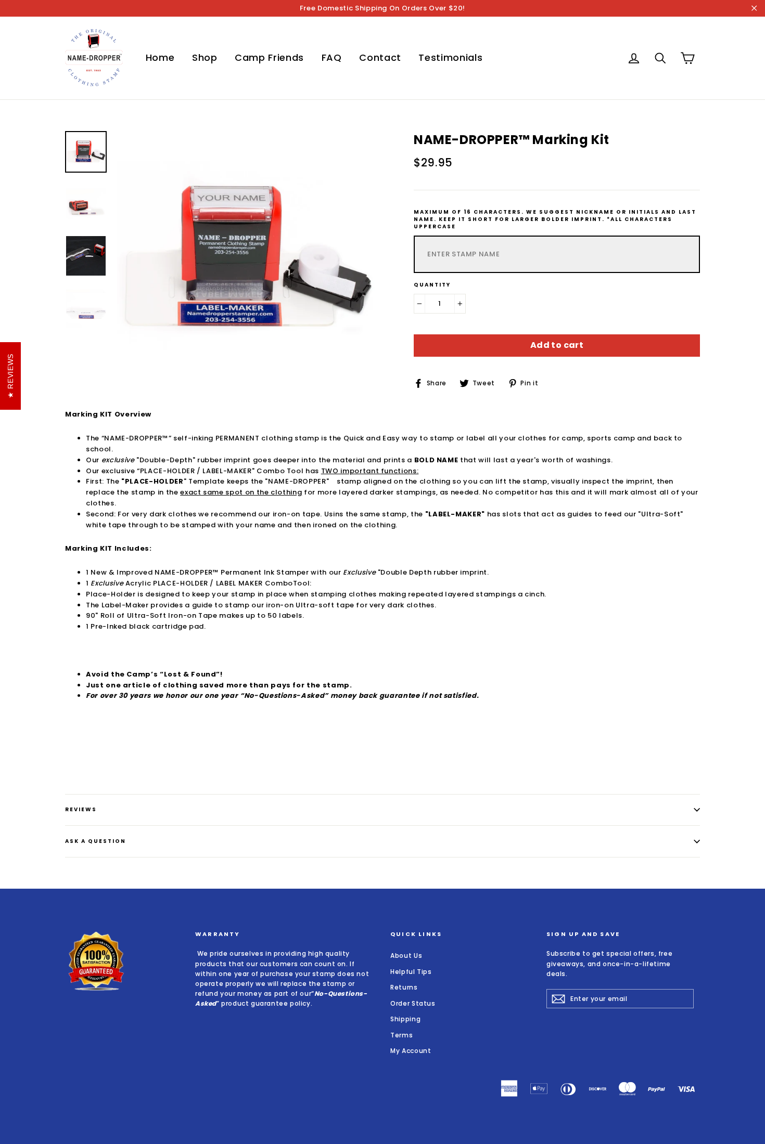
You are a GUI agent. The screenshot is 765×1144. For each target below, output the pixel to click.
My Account (410, 1050)
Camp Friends (269, 57)
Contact (380, 57)
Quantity (432, 284)
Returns (404, 987)
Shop (205, 57)
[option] (246, 259)
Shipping (405, 1019)
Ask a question (95, 841)
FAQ (332, 57)
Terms (401, 1035)
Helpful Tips (411, 971)
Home (160, 57)
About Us (406, 955)
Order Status (413, 1003)
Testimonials (450, 57)
